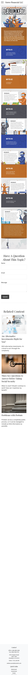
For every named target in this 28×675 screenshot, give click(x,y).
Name (3, 263)
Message (4, 282)
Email (3, 273)
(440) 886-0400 (16, 650)
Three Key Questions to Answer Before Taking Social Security (12, 378)
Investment (14, 671)
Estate (14, 673)
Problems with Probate (12, 415)
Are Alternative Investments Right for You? (12, 339)
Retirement (14, 669)
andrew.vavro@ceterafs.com (14, 663)
